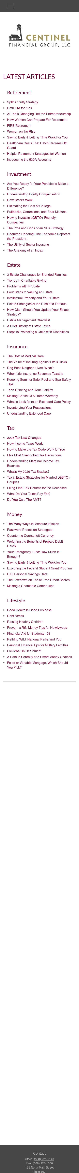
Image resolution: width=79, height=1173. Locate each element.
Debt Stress (15, 615)
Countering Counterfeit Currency (30, 535)
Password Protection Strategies (29, 529)
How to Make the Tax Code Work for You (36, 449)
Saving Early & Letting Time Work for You (36, 562)
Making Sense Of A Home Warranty (32, 395)
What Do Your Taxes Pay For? (28, 493)
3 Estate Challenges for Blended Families (37, 274)
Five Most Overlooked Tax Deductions (34, 455)
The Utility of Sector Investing (28, 244)
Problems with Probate (23, 286)
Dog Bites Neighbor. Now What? (30, 367)
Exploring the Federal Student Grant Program (39, 568)
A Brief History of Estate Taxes (28, 326)
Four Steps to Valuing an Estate (29, 292)
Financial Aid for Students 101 (28, 633)
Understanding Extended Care (29, 413)
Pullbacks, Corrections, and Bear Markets (36, 211)
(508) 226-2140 (44, 1159)
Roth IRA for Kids (19, 108)
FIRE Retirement (19, 125)
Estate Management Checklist (28, 320)
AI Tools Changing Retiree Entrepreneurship (39, 113)
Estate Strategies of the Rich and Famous (36, 303)
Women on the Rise (21, 131)
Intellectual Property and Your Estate (33, 298)
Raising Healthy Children (25, 621)
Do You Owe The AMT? (24, 499)
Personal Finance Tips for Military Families (37, 645)
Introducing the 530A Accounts (29, 159)
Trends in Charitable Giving (26, 280)
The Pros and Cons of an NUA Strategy (35, 228)
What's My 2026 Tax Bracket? (28, 471)
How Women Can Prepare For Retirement (37, 119)
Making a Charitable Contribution (30, 585)
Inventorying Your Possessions (29, 407)
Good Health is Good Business (29, 610)
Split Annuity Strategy (22, 102)
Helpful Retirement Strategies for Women (36, 153)
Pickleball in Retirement (24, 651)
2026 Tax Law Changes (24, 437)
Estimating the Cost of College (29, 205)
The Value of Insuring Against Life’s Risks (37, 362)
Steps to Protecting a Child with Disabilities (38, 331)
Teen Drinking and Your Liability (30, 390)
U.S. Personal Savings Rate (27, 574)
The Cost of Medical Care (25, 356)
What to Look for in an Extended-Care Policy (39, 401)
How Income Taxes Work (25, 443)
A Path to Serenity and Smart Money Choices (39, 656)
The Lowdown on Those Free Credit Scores (38, 580)
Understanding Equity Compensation (33, 194)
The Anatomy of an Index (25, 250)
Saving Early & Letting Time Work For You (37, 137)
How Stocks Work (20, 200)
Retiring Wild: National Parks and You (34, 639)
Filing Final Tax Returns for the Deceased (37, 487)
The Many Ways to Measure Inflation (33, 523)
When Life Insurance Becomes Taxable (35, 373)
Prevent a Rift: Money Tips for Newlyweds (37, 627)
